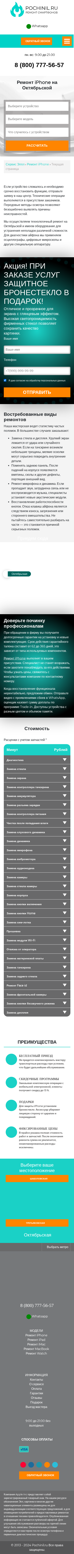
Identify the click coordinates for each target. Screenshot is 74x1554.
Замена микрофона (19, 850)
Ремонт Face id (17, 985)
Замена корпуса (17, 895)
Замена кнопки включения (24, 904)
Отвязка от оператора (21, 949)
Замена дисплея (17, 1012)
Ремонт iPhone (15, 658)
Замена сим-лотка (19, 922)
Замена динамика (18, 841)
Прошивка (13, 931)
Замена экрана (16, 778)
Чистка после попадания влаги (27, 823)
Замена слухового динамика (26, 832)
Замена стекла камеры (22, 886)
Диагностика (15, 760)
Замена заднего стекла (22, 976)
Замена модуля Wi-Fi (21, 940)
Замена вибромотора (21, 859)
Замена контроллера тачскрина (28, 787)
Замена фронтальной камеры (26, 994)
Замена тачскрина (19, 967)
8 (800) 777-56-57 (39, 65)
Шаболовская (38, 1178)
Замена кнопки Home (21, 913)
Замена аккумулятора (21, 796)
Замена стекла (16, 769)
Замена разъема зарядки (23, 805)
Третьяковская (35, 1223)
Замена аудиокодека (20, 868)
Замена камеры (17, 877)
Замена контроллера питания (26, 814)
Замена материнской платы (25, 958)
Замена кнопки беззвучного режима (31, 1003)
